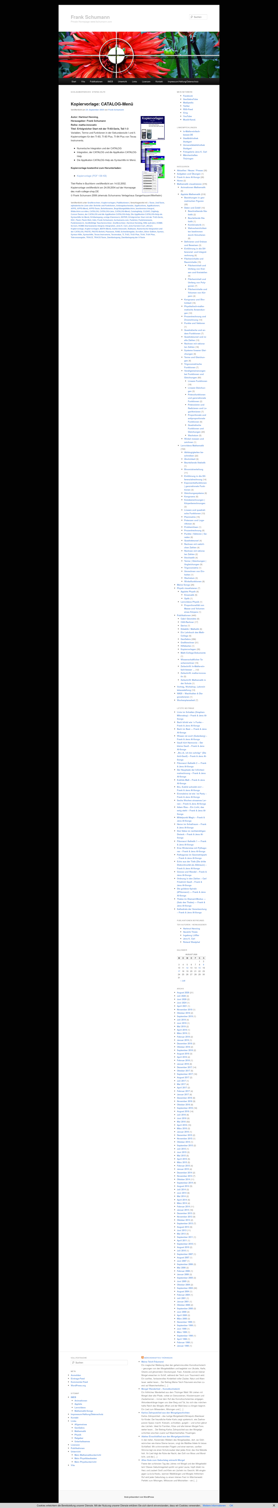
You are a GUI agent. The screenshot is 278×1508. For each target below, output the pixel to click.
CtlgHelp (155, 211)
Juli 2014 (181, 1189)
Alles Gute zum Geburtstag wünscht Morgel (163, 1460)
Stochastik (189, 557)
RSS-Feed (188, 109)
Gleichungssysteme (194, 493)
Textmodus (116, 234)
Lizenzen (146, 81)
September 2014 (185, 1182)
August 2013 (183, 1226)
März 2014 (182, 1203)
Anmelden (76, 1375)
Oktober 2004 (183, 1284)
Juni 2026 (181, 999)
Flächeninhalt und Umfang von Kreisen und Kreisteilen (197, 269)
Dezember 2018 (184, 1043)
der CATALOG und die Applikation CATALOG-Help (107, 214)
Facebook (188, 95)
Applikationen (153, 205)
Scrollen (139, 231)
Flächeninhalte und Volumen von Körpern (197, 292)
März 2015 (182, 1162)
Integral (100, 225)
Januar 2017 (183, 1094)
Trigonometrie (191, 567)
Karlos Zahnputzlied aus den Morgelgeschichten (165, 1412)
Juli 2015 (181, 1148)
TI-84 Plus (150, 234)
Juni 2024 (181, 1002)
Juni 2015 (181, 1152)
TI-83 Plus (134, 234)
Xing (185, 112)
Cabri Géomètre (188, 618)
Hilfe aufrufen (149, 222)
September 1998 (185, 1335)
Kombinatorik (194, 224)
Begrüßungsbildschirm (124, 208)
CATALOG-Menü (122, 211)
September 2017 (185, 1073)
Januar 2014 (183, 1209)
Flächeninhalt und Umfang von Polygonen (197, 282)
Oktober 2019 (183, 1012)
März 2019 (182, 1033)
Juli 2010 (181, 1250)
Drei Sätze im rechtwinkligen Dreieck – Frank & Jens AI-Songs (191, 834)
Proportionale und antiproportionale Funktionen (197, 418)
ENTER (124, 217)
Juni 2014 (181, 1192)
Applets (78, 1403)
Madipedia (188, 102)
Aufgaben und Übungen (189, 173)
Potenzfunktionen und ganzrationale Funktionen (197, 398)
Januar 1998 (183, 1345)
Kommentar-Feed (79, 1381)
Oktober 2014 (183, 1179)
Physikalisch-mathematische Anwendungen (194, 309)
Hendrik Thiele (190, 931)
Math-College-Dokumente (193, 652)
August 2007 (183, 1257)
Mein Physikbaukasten (85, 1458)
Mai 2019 (181, 1026)
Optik (187, 598)
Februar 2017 (183, 1091)
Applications (140, 205)
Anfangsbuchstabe (125, 205)
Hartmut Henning (134, 222)
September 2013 (185, 1223)
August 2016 (183, 1111)
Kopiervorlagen (108, 202)
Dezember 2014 (184, 1172)
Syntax (160, 231)
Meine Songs (183, 584)
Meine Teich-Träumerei (152, 1361)
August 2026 (183, 992)
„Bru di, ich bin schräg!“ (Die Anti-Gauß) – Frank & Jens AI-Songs (191, 756)
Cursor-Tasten (77, 214)
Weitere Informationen (214, 1505)
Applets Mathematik (190, 194)
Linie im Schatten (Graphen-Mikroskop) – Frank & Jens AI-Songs (192, 715)
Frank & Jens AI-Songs (188, 177)
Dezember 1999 (184, 1321)
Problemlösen (191, 526)
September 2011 (185, 1237)
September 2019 (185, 1016)
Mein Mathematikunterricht (87, 1454)
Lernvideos (80, 1407)
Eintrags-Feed (78, 1378)
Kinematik (189, 594)
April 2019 (182, 1029)
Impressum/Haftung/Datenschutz (183, 81)
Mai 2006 (181, 1267)
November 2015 (184, 1138)
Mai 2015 (181, 1155)
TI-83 (127, 234)
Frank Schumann (90, 16)
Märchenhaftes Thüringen (158, 1358)
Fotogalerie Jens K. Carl (195, 151)
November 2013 (184, 1216)
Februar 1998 (183, 1342)
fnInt (94, 220)
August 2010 (183, 1247)
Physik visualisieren (187, 588)
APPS (73, 208)
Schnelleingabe (128, 231)
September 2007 (185, 1254)
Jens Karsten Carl (136, 225)
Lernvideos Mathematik (192, 445)
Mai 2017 (181, 1084)
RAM (117, 231)
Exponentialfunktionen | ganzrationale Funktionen (195, 486)
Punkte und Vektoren (194, 323)
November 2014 (184, 1175)
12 (187, 967)
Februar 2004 (183, 1294)
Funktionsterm (77, 222)
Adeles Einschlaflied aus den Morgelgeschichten (165, 1436)
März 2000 (182, 1318)
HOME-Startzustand (87, 225)
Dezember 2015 (184, 1135)
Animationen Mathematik (193, 187)
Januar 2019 (183, 1040)
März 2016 (182, 1128)
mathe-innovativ (119, 228)
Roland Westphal (191, 941)
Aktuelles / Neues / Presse (190, 170)
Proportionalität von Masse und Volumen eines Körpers (194, 608)
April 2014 (182, 1199)
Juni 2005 (181, 1281)
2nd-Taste (159, 202)
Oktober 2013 (183, 1219)
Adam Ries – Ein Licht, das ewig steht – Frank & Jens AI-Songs (191, 810)
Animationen (80, 1400)
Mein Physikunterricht (85, 1461)
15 (199, 967)
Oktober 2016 (183, 1104)
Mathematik (80, 1431)
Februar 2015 (183, 1165)
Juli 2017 (181, 1080)
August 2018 (183, 1053)
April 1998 (182, 1338)
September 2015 (185, 1145)
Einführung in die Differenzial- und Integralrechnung (195, 252)
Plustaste (110, 231)
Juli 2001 (181, 1298)
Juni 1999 (181, 1328)
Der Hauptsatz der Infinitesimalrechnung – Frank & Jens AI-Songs (191, 773)
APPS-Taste (94, 208)
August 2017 (183, 1077)
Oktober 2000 (183, 1304)
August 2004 (183, 1291)
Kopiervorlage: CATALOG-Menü (102, 104)
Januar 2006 (183, 1274)
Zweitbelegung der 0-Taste (133, 237)
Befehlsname (107, 208)
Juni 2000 (181, 1311)
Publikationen (96, 81)
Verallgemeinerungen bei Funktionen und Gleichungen (194, 374)
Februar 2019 (183, 1036)
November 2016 (184, 1101)
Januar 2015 (183, 1169)
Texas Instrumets (102, 234)
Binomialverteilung (193, 469)
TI (123, 234)
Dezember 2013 (184, 1213)
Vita (83, 81)
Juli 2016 (181, 1114)
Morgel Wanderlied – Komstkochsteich (160, 1388)
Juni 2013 (181, 1230)
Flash (78, 220)
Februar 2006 (183, 1270)
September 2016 (185, 1107)
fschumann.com (121, 220)
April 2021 (182, 1005)
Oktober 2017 (183, 1070)
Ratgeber (78, 1438)
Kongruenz (189, 496)
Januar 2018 (183, 1063)
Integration (110, 225)
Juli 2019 (181, 1019)
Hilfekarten (186, 645)
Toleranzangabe (78, 237)
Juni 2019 (181, 1023)
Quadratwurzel (191, 540)
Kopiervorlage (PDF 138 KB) (92, 175)
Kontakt (159, 81)
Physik (77, 1434)
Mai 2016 (181, 1121)
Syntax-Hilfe (76, 234)
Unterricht (122, 81)
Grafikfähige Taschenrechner (98, 222)
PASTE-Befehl (98, 231)
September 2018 (185, 1050)
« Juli (182, 980)
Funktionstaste (145, 220)
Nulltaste (132, 228)
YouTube (187, 116)
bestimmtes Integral (145, 208)
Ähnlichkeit (189, 458)
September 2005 (185, 1277)
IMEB (110, 81)
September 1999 (185, 1325)
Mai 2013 (181, 1233)
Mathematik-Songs (83, 1410)
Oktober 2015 (183, 1141)
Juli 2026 (181, 995)
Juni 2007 (181, 1260)
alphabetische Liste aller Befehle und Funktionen (93, 205)
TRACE (89, 237)
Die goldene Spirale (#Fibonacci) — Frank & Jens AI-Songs (191, 892)
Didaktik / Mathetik (190, 628)
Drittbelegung (96, 217)
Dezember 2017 (184, 1067)
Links (134, 81)
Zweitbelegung (113, 237)
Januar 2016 (183, 1131)
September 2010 (185, 1243)
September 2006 (185, 1264)
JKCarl (149, 225)
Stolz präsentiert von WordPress (139, 1496)
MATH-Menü (105, 228)
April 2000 (182, 1315)
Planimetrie (190, 516)
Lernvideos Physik (190, 601)
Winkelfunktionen (193, 581)
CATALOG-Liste (107, 211)
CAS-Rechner (187, 622)
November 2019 (184, 1009)
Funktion (134, 220)
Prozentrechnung (192, 530)
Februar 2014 (183, 1206)
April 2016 (182, 1124)
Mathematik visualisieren (189, 183)
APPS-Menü (82, 208)
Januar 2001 (183, 1301)
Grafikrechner (94, 202)
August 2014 (183, 1186)
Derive (184, 625)
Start (74, 81)
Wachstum (193, 435)
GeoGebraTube (190, 99)
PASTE (87, 231)
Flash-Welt (86, 220)
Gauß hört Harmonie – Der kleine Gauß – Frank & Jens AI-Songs (190, 746)
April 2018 (182, 1056)
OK (231, 1505)
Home (180, 180)
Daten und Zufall (192, 207)
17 (179, 971)
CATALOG (94, 211)
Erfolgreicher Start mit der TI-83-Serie (145, 217)
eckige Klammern (112, 217)
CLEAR (146, 211)
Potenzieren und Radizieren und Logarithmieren (197, 408)
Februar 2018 (183, 1060)
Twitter (186, 105)
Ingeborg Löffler (191, 935)
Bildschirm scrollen (80, 211)
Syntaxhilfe (88, 234)
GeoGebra (186, 639)
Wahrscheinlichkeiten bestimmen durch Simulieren (197, 231)
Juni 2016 (181, 1118)
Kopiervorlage (77, 228)
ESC (73, 220)
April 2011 (182, 1240)
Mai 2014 (181, 1196)
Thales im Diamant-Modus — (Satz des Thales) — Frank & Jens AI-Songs (191, 902)
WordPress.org (78, 1385)
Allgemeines (80, 1424)
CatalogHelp (136, 211)
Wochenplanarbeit (186, 700)
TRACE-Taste (100, 237)
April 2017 (182, 1087)
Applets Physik (188, 591)
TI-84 (142, 234)
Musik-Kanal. (189, 119)
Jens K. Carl (121, 225)
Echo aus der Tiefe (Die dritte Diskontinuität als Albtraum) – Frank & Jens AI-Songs (192, 865)
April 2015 (182, 1158)
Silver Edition (150, 231)
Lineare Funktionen (197, 381)
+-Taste (151, 202)
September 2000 (185, 1308)
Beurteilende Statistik (194, 462)
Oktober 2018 (183, 1046)
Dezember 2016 (184, 1097)
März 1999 (182, 1332)
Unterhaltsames (82, 1441)
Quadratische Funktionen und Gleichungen (196, 428)
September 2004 (185, 1287)
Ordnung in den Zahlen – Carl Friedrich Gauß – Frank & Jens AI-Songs (192, 882)
